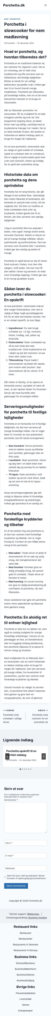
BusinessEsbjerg (25, 980)
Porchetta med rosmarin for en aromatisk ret (40, 716)
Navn (9, 843)
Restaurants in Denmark (25, 944)
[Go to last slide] (7, 756)
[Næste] (44, 756)
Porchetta (10, 43)
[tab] (20, 769)
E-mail (9, 855)
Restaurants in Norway (26, 950)
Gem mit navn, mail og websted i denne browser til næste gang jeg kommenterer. (26, 877)
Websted (10, 868)
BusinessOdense (25, 974)
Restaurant (25, 933)
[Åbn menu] (45, 5)
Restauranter (25, 938)
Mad (6, 19)
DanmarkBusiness (25, 963)
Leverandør (25, 999)
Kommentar (11, 800)
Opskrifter (15, 19)
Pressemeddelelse (25, 993)
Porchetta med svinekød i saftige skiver (12, 716)
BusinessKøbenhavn (25, 969)
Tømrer (25, 1005)
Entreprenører (25, 1010)
